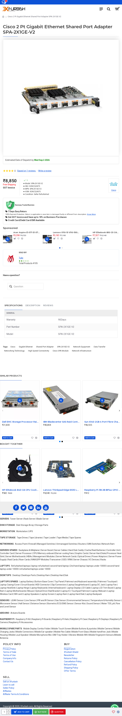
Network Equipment (81, 347)
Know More (91, 214)
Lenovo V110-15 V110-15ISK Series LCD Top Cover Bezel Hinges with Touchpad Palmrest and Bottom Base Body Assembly (66, 232)
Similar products (11, 375)
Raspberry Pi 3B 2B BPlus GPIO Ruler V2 (102, 490)
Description (32, 305)
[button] (59, 247)
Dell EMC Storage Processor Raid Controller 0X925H (20, 421)
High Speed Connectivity (38, 351)
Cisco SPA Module (60, 351)
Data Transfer (99, 347)
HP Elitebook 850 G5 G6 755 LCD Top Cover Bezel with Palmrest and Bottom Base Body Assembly (106, 232)
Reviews (48, 305)
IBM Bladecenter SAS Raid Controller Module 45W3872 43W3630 (61, 421)
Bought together (11, 444)
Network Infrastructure (81, 351)
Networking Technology (14, 351)
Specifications (13, 305)
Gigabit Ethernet (26, 347)
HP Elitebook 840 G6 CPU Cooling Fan (20, 490)
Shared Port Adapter (45, 347)
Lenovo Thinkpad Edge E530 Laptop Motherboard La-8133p (61, 490)
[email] (10, 286)
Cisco (12, 347)
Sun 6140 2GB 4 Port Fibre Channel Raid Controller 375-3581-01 (102, 421)
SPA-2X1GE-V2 (63, 347)
